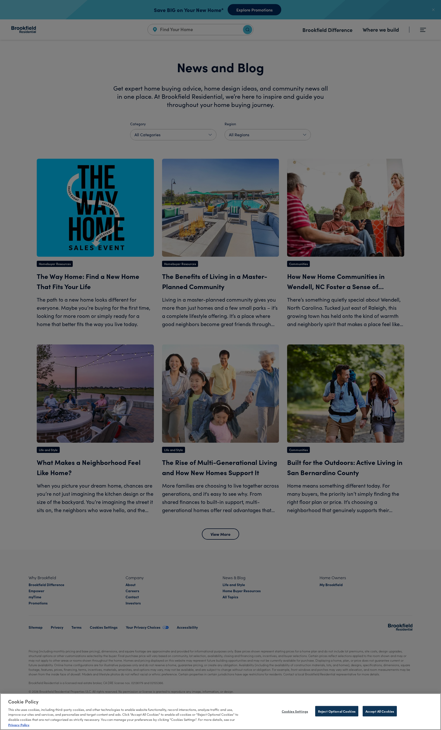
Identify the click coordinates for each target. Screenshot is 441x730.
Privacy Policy (18, 724)
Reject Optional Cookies (337, 711)
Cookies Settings (295, 711)
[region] (220, 711)
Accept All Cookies (379, 711)
